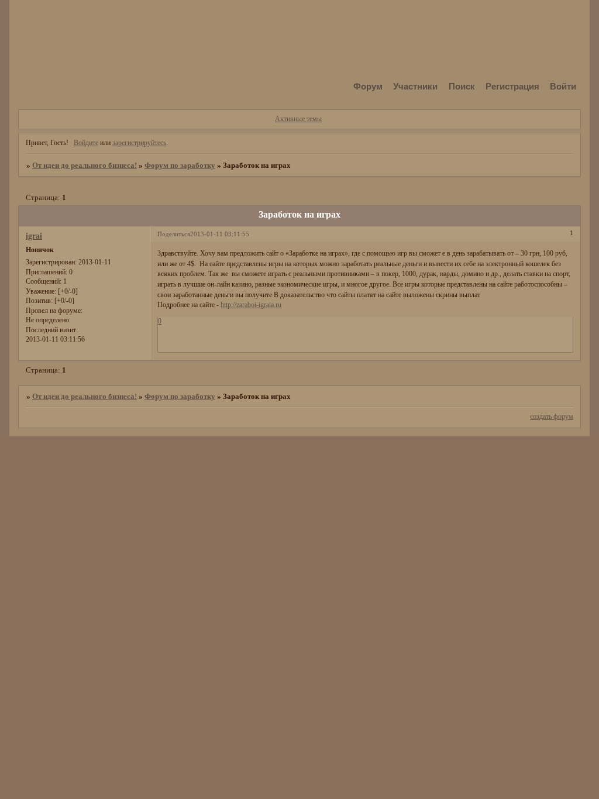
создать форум (551, 416)
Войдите (86, 143)
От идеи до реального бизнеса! (84, 165)
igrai (34, 235)
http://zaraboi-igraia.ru (251, 305)
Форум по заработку (179, 165)
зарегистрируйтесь (139, 143)
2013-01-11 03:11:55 (219, 234)
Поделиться (173, 234)
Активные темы (298, 119)
